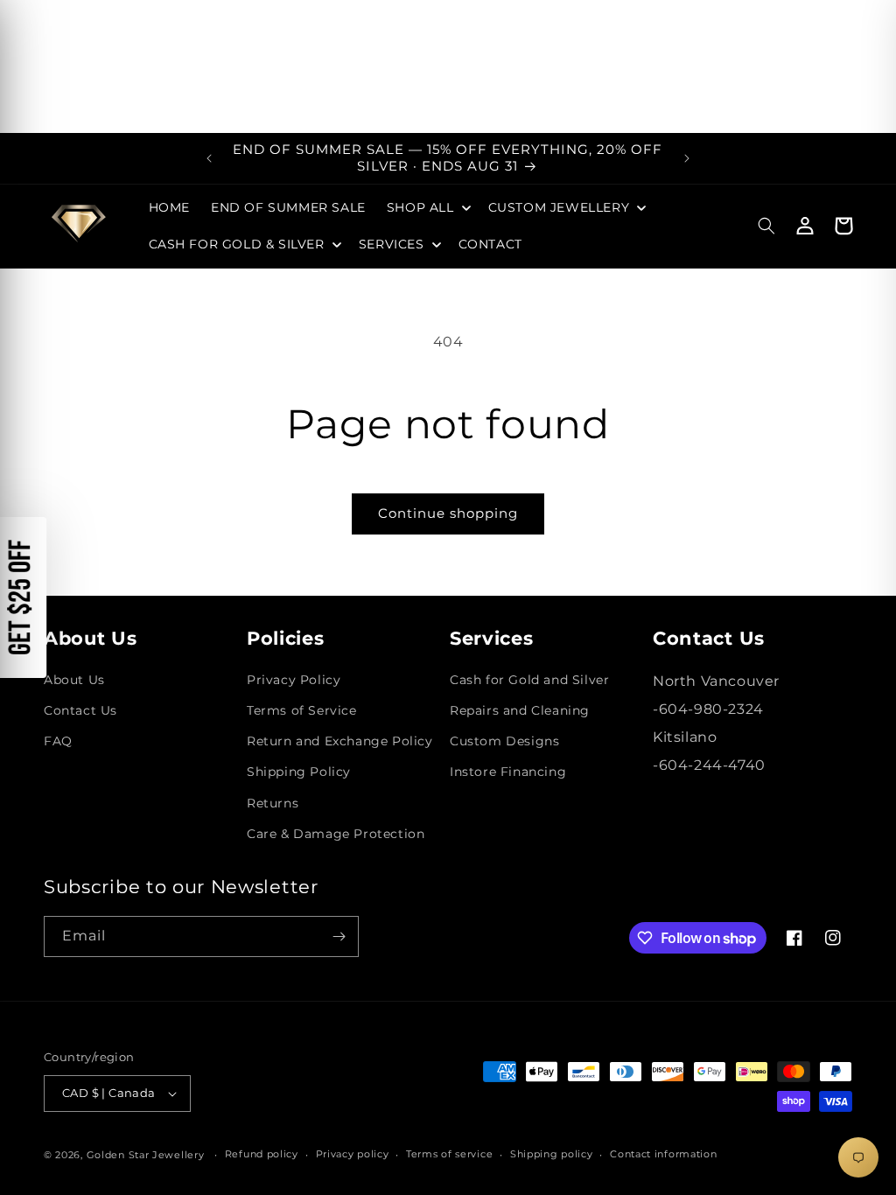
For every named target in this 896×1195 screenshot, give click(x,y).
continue (618, 779)
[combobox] (507, 716)
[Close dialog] (129, 316)
